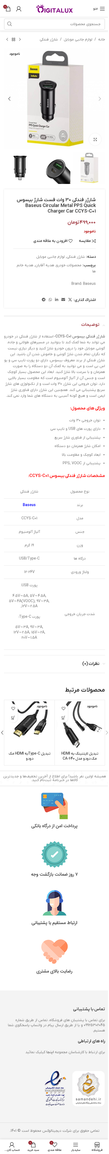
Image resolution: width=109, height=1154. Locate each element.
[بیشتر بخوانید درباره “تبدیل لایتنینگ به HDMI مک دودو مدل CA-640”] (63, 718)
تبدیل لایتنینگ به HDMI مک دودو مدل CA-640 (79, 756)
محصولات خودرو (68, 265)
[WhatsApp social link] (50, 300)
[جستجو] (9, 24)
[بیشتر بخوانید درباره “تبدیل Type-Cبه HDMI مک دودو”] (13, 718)
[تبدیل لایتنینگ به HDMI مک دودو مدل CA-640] (79, 725)
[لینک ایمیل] (63, 300)
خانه (101, 39)
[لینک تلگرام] (43, 300)
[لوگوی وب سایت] (54, 8)
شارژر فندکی (49, 39)
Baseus (89, 283)
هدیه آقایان (44, 265)
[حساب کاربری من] (18, 8)
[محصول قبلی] (20, 40)
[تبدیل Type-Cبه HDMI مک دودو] (29, 725)
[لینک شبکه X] (70, 300)
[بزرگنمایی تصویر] (95, 139)
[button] (99, 98)
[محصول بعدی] (7, 40)
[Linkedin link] (56, 300)
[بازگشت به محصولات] (13, 40)
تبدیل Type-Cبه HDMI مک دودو (30, 756)
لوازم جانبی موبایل (78, 39)
